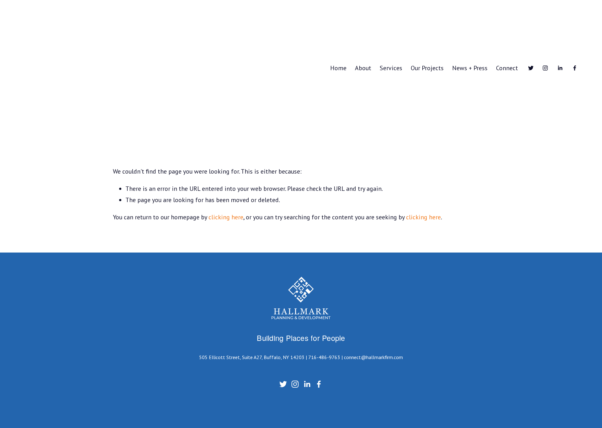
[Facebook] (575, 68)
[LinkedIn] (560, 68)
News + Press (470, 68)
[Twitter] (531, 68)
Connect (507, 68)
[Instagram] (545, 68)
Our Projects (427, 68)
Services (391, 68)
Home (338, 68)
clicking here (226, 217)
